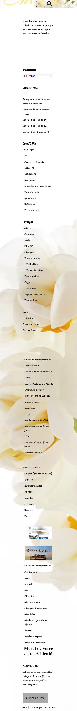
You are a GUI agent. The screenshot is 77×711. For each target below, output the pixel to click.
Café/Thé (29, 167)
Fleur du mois (31, 192)
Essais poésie (31, 276)
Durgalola (29, 179)
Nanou (28, 630)
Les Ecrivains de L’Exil (36, 420)
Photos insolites (34, 270)
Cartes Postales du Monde (38, 383)
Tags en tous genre (34, 294)
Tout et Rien (31, 300)
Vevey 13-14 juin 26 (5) (35, 119)
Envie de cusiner (31, 467)
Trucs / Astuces (31, 324)
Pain (26, 516)
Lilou (27, 436)
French (31, 75)
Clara (27, 377)
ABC (26, 155)
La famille (28, 318)
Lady (27, 414)
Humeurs (31, 288)
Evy (26, 590)
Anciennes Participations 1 (37, 359)
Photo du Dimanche (34, 642)
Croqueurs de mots (34, 389)
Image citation (32, 401)
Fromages (29, 503)
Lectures (29, 239)
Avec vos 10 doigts (34, 161)
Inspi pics (29, 407)
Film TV (28, 246)
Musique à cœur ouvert (36, 608)
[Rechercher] (50, 4)
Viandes (28, 497)
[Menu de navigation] (40, 4)
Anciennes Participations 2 (37, 565)
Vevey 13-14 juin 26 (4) (35, 125)
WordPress (49, 707)
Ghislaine (29, 596)
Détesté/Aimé (31, 365)
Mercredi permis (33, 452)
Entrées (28, 479)
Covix (27, 577)
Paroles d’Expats (33, 636)
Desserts (29, 510)
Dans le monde (32, 258)
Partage (27, 227)
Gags (27, 282)
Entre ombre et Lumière (37, 395)
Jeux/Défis (28, 149)
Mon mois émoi (32, 602)
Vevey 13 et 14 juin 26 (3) (36, 131)
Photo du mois (32, 210)
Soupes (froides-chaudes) (38, 473)
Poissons (29, 491)
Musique (29, 252)
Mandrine (29, 614)
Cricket (28, 584)
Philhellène (32, 264)
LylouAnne (30, 198)
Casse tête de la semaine (38, 371)
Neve (24, 707)
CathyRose (30, 173)
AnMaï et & (30, 571)
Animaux (29, 233)
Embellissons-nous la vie (37, 185)
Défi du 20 (30, 204)
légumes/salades (33, 485)
